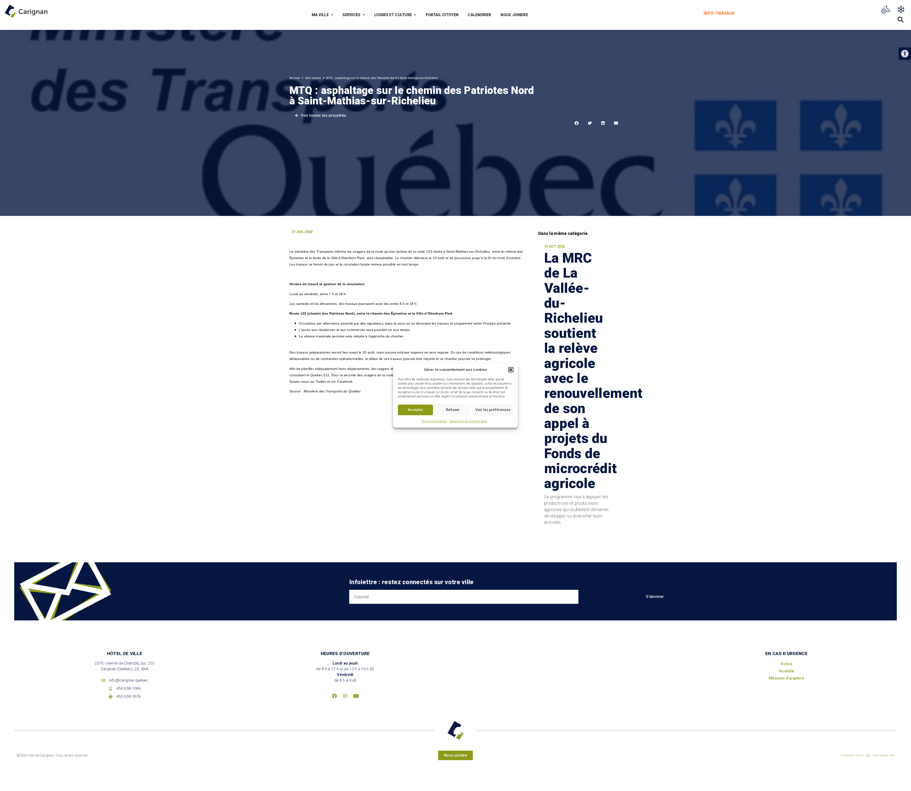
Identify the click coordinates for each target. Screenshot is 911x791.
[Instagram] (345, 696)
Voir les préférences (493, 410)
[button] (510, 370)
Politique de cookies (434, 421)
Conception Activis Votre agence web (867, 755)
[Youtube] (356, 696)
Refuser (453, 410)
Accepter (415, 410)
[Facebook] (334, 696)
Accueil (294, 78)
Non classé (313, 78)
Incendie (786, 671)
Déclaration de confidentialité (468, 421)
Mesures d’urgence (786, 678)
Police (786, 664)
